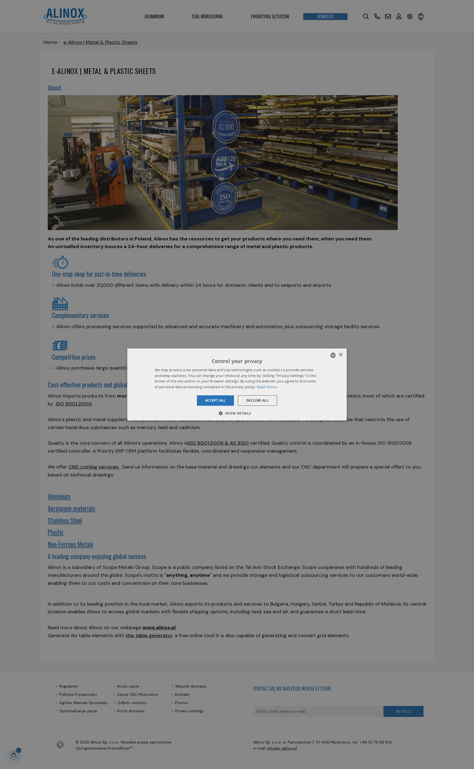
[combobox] (333, 355)
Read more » (267, 386)
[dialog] (237, 384)
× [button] (340, 355)
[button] (237, 413)
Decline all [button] (257, 400)
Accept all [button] (215, 400)
